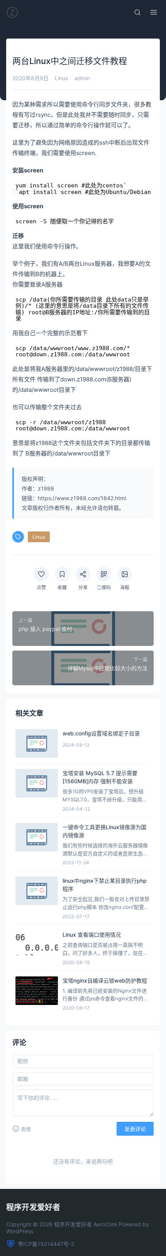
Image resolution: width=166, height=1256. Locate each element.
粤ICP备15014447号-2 (46, 1244)
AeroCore (105, 1224)
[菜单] (153, 12)
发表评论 (135, 1129)
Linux (61, 78)
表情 (26, 1129)
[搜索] (137, 12)
